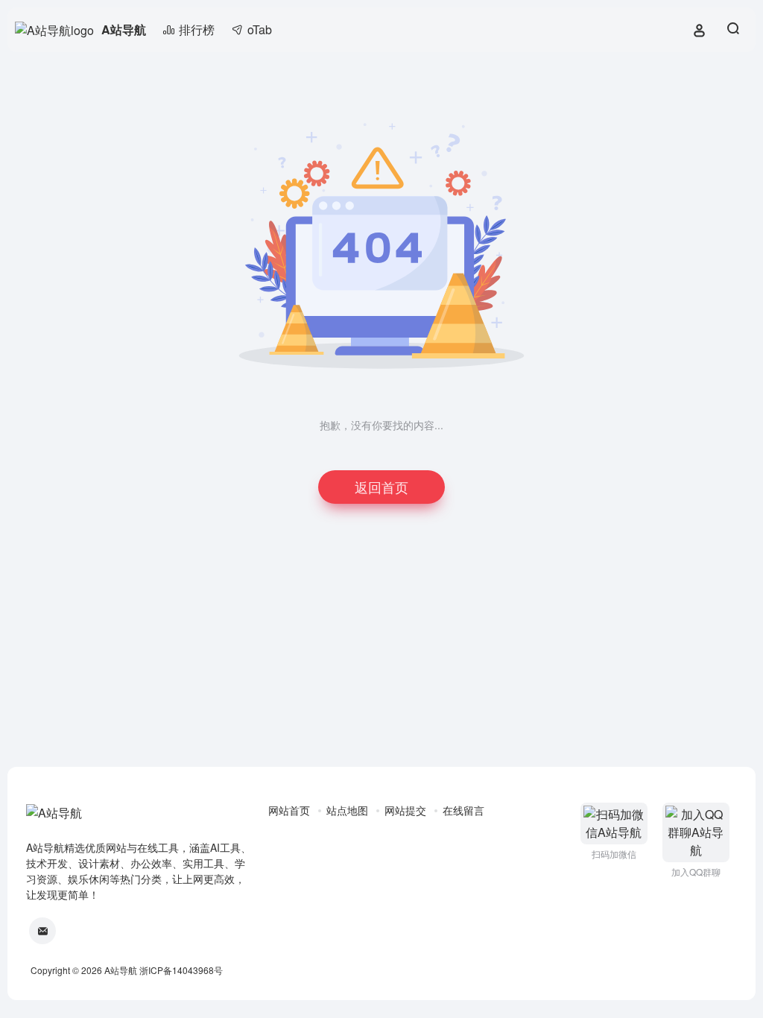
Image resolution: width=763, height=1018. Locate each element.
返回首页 (381, 486)
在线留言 (463, 810)
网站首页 (289, 810)
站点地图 (347, 810)
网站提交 (405, 810)
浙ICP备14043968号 (181, 970)
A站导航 (123, 29)
